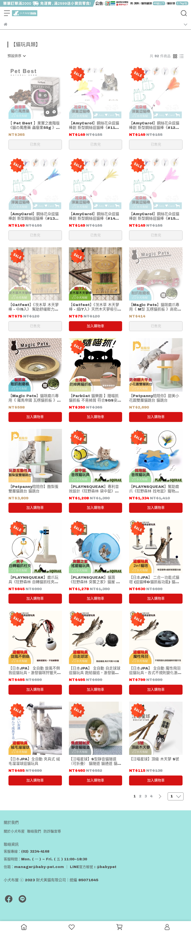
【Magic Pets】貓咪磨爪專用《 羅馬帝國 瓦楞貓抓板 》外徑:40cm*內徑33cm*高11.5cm (34, 398)
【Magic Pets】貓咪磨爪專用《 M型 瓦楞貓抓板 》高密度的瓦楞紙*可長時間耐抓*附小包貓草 (155, 307)
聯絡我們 (34, 831)
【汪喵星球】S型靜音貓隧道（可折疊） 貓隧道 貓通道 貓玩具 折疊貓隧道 (95, 761)
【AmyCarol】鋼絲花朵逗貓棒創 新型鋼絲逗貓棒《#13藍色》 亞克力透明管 (33, 216)
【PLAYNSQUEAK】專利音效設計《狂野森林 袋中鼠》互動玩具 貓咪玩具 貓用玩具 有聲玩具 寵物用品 (95, 489)
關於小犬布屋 (14, 831)
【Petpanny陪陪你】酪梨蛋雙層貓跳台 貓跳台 (33, 489)
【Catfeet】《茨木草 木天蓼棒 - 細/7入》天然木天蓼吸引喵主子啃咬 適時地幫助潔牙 (95, 307)
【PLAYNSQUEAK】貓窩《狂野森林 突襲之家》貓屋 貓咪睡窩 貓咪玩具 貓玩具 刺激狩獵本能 (95, 579)
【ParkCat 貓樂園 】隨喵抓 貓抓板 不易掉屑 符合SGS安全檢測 (95, 398)
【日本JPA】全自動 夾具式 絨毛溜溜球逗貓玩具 (34, 761)
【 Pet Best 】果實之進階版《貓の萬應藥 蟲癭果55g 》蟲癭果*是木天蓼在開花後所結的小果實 (34, 125)
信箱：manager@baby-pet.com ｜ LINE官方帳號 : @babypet (60, 867)
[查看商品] (28, 92)
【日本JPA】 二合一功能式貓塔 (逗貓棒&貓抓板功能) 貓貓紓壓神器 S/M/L (154, 579)
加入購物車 (95, 326)
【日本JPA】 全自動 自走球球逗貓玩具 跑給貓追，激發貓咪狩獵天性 (94, 670)
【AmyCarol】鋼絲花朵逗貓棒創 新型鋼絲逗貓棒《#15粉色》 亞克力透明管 (154, 216)
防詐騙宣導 (52, 831)
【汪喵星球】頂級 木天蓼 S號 (154, 759)
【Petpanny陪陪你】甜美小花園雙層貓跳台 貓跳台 (154, 398)
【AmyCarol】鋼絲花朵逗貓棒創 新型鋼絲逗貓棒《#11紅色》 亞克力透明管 (94, 125)
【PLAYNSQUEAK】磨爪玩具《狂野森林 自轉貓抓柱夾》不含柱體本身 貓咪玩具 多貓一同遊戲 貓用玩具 (33, 579)
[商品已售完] (42, 92)
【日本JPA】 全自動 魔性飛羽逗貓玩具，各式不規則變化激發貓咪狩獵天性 (155, 670)
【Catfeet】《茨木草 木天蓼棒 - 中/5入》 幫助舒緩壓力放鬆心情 (33, 307)
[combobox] (16, 56)
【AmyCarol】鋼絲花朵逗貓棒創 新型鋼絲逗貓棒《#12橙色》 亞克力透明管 (154, 125)
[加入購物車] (102, 274)
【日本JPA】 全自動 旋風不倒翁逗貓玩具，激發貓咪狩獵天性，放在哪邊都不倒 (34, 670)
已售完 (35, 144)
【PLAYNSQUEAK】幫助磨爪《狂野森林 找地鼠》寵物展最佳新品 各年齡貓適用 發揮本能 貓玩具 (154, 489)
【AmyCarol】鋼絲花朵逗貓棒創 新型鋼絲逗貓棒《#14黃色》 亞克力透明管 (94, 216)
